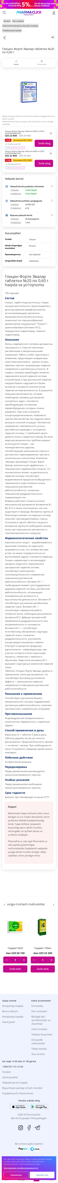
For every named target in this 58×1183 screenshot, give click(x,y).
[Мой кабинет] (54, 13)
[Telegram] (37, 1128)
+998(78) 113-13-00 (12, 1066)
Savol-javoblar (10, 1077)
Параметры (16, 1175)
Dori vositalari (39, 1011)
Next (53, 905)
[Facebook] (29, 1128)
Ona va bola (38, 1054)
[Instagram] (21, 1128)
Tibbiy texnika (39, 1048)
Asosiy (16, 64)
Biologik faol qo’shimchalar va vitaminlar (40, 1020)
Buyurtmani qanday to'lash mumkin (22, 1088)
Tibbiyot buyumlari (41, 1034)
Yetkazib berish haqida (14, 1082)
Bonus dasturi (10, 1011)
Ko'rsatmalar (41, 64)
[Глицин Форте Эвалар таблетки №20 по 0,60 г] (29, 92)
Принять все (42, 1175)
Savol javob (8, 1022)
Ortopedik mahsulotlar (38, 1041)
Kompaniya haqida (12, 1006)
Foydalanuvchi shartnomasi (17, 1093)
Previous (4, 905)
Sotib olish (15, 969)
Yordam (6, 1072)
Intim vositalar (39, 1029)
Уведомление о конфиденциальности (21, 1168)
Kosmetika (37, 1006)
